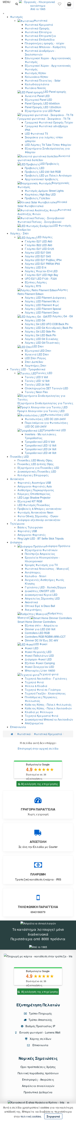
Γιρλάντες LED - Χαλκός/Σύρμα (45, 587)
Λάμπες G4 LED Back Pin (40, 335)
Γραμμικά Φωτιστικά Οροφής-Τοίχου (49, 122)
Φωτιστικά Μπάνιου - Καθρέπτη (45, 47)
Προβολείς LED (34, 168)
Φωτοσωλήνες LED (57, 414)
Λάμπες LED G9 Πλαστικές (42, 342)
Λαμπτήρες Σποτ (35, 365)
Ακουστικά (31, 602)
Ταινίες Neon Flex (36, 392)
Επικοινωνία (18, 727)
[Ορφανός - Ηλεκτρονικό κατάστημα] (38, 3)
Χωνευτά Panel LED (37, 96)
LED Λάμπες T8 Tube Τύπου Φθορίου (48, 145)
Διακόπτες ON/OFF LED (40, 591)
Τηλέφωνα (17, 523)
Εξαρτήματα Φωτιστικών (41, 550)
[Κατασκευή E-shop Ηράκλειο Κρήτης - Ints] (37, 1102)
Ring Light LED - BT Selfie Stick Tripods (41, 538)
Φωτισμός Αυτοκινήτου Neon (35, 512)
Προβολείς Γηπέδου (37, 198)
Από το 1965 (37, 9)
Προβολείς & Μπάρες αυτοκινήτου (39, 509)
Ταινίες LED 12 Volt (37, 381)
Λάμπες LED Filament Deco (42, 312)
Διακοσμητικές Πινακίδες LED (37, 471)
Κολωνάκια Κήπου (36, 77)
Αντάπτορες (33, 572)
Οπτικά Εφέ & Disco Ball (40, 606)
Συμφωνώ (53, 1116)
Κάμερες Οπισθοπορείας (34, 494)
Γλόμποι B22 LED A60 (38, 245)
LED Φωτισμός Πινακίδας (34, 505)
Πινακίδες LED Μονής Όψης (35, 460)
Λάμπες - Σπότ (19, 233)
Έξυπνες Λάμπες (36, 282)
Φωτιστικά (40, 20)
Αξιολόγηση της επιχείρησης (39, 784)
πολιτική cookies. (31, 1116)
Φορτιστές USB (27, 531)
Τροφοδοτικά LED (54, 430)
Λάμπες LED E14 (35, 267)
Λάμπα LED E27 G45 (38, 256)
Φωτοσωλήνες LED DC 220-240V (45, 419)
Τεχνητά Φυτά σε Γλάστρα (43, 689)
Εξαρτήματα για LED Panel (42, 111)
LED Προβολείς (49, 164)
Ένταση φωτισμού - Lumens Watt (39, 1032)
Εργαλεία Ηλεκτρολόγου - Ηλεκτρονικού (42, 559)
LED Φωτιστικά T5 (36, 133)
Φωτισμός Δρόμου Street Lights (44, 191)
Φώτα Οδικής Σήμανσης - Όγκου (38, 516)
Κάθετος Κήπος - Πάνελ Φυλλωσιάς (48, 704)
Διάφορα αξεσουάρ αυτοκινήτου (39, 520)
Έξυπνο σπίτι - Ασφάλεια (41, 625)
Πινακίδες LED (19, 456)
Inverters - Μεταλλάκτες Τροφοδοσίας (40, 436)
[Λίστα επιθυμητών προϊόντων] (59, 5)
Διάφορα (16, 542)
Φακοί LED (31, 648)
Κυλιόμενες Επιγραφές (33, 475)
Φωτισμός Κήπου (35, 73)
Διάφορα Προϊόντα (57, 546)
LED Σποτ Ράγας (35, 358)
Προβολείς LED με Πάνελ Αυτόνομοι (48, 175)
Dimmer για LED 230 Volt (40, 629)
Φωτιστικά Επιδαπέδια (40, 39)
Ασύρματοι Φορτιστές (32, 535)
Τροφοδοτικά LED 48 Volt (40, 453)
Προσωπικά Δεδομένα (38, 1092)
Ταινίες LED (44, 373)
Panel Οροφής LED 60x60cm (42, 103)
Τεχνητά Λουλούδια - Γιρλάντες (46, 678)
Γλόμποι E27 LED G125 (39, 249)
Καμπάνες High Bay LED (40, 194)
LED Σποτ (38, 346)
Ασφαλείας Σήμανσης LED (42, 598)
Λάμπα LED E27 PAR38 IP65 (42, 263)
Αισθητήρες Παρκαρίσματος (36, 490)
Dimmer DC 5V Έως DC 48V (41, 640)
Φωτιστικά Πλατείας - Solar (43, 80)
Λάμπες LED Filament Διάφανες (45, 297)
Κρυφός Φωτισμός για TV (41, 565)
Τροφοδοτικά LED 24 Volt (40, 449)
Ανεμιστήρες (33, 609)
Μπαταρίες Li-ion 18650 (40, 670)
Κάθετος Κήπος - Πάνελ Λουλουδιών (48, 708)
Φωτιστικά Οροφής (37, 28)
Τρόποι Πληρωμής (40, 1013)
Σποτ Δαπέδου (34, 362)
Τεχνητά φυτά (48, 674)
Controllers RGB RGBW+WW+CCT (45, 636)
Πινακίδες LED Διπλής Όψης (36, 464)
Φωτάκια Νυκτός (35, 88)
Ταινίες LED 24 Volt (37, 384)
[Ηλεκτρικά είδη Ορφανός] (38, 946)
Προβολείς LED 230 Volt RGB (43, 172)
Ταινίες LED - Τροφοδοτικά (27, 369)
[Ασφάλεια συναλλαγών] (38, 923)
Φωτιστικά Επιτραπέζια (40, 36)
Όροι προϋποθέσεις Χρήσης (38, 1067)
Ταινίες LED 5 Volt (36, 377)
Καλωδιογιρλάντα (37, 84)
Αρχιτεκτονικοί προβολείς (41, 179)
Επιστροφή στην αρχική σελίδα (38, 748)
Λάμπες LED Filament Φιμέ (42, 305)
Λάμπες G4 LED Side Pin (40, 331)
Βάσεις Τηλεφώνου (30, 527)
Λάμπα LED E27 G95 (38, 252)
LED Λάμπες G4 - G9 (60, 316)
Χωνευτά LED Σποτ (37, 354)
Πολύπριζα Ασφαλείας (40, 554)
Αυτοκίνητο (17, 479)
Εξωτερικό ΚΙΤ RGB (30, 501)
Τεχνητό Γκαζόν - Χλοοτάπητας (45, 693)
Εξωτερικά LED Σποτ (38, 350)
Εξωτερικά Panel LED (38, 99)
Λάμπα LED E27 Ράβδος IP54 (43, 260)
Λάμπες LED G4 (35, 320)
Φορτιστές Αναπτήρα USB (34, 482)
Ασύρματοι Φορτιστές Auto (35, 486)
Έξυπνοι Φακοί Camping (40, 663)
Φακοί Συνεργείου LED (39, 667)
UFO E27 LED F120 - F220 (41, 278)
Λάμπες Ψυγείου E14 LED (41, 271)
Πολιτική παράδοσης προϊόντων (38, 1073)
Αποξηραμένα (34, 723)
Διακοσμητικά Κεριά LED (41, 595)
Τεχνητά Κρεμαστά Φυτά (41, 716)
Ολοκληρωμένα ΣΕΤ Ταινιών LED (46, 388)
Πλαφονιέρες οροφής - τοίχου (44, 43)
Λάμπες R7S (33, 286)
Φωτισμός (16, 17)
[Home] (12, 734)
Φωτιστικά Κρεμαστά (39, 24)
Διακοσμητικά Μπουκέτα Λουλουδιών (49, 719)
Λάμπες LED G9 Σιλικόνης (41, 339)
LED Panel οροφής (54, 91)
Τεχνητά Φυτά (34, 682)
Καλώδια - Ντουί (35, 576)
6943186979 (38, 912)
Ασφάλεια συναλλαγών (38, 1086)
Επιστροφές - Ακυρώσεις (38, 1079)
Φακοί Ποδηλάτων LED (39, 655)
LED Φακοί (40, 644)
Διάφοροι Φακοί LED (38, 659)
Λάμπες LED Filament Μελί (42, 301)
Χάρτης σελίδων (40, 1039)
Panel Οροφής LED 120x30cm (43, 107)
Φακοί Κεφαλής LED (38, 652)
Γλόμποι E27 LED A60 (38, 241)
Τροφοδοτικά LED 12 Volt (40, 445)
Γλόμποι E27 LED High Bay (41, 275)
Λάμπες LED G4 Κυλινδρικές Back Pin (49, 328)
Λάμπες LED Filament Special (43, 309)
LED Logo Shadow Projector (34, 497)
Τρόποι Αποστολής (40, 1020)
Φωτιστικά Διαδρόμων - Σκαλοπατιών (40, 52)
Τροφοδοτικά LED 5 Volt (40, 441)
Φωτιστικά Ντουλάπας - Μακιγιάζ (47, 568)
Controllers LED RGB (37, 633)
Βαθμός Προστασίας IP (40, 1026)
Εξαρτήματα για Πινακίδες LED (38, 468)
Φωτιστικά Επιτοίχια (38, 32)
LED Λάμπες (45, 237)
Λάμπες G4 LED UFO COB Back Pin (47, 324)
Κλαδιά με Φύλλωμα (39, 712)
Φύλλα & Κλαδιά (36, 686)
